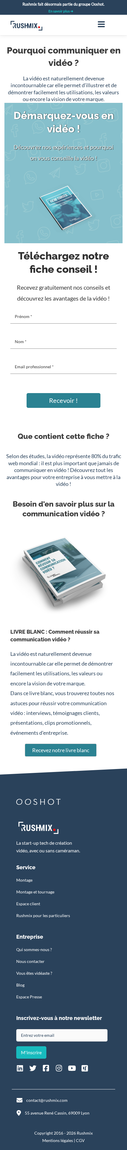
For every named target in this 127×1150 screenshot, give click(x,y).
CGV (80, 1140)
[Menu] (101, 24)
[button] (63, 400)
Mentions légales (57, 1140)
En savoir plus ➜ (60, 11)
